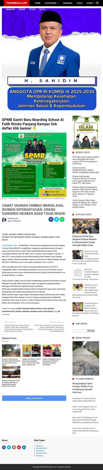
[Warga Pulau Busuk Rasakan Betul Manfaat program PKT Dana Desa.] (11, 350)
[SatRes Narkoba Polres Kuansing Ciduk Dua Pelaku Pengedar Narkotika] (52, 350)
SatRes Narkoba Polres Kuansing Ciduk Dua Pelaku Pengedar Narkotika (52, 362)
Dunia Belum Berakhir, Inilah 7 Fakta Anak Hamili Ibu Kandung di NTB (85, 430)
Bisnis (22, 9)
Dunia (90, 3)
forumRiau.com (51, 467)
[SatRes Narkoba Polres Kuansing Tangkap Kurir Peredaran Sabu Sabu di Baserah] (31, 350)
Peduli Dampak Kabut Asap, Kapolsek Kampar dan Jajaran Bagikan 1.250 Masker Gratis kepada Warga (84, 203)
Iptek (32, 9)
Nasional (68, 3)
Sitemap (39, 456)
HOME (37, 3)
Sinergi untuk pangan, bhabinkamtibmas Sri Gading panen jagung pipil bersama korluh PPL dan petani (84, 179)
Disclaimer (40, 451)
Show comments (34, 398)
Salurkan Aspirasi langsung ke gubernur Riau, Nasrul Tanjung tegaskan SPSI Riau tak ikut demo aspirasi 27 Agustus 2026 (84, 191)
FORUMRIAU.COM (9, 245)
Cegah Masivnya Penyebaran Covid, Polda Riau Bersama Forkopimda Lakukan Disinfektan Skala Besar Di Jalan (19, 328)
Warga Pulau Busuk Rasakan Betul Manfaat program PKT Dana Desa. (11, 362)
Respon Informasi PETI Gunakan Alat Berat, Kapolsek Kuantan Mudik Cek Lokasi (11, 383)
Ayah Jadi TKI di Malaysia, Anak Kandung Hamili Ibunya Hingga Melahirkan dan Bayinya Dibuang (85, 420)
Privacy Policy (41, 453)
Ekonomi (10, 9)
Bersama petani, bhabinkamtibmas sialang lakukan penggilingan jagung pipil (85, 170)
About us (39, 446)
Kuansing (5, 314)
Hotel (42, 9)
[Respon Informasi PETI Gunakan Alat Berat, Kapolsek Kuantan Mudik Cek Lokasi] (11, 372)
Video (80, 3)
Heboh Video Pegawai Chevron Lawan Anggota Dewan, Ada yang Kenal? (84, 409)
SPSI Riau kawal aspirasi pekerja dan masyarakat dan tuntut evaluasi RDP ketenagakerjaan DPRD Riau (85, 160)
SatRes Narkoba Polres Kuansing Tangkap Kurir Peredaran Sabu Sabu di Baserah (31, 362)
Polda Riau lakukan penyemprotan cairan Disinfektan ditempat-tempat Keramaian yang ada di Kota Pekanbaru (49, 328)
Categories (51, 3)
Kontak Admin (41, 448)
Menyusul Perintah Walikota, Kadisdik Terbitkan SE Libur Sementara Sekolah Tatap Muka (85, 274)
